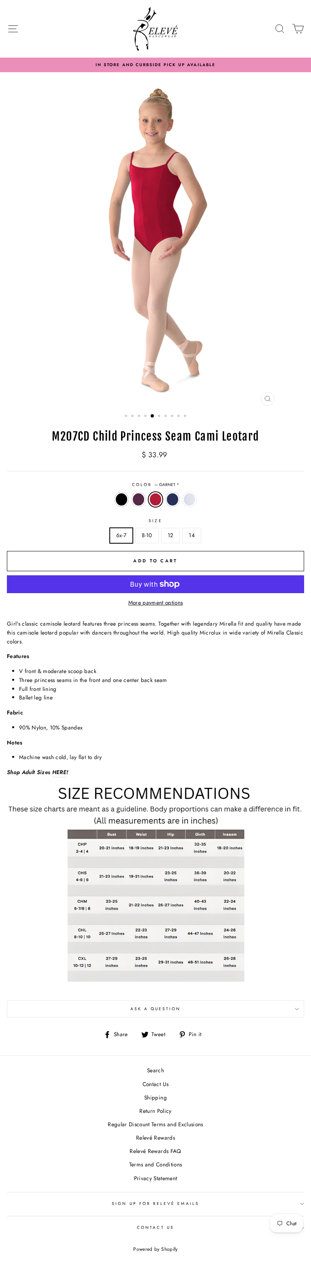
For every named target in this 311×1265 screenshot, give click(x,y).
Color (155, 485)
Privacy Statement (155, 1178)
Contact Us (155, 1084)
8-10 (147, 535)
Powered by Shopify (155, 1249)
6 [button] (160, 417)
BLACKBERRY (138, 499)
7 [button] (166, 417)
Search (155, 1070)
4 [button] (146, 417)
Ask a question (155, 1009)
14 (192, 535)
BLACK (121, 499)
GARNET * (155, 499)
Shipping (155, 1097)
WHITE (189, 499)
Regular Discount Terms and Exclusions (155, 1124)
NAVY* (172, 499)
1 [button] (127, 417)
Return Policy (155, 1111)
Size (155, 521)
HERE (59, 772)
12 (171, 535)
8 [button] (173, 417)
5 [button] (153, 416)
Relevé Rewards (155, 1138)
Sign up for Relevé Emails (155, 1203)
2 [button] (133, 417)
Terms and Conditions (155, 1164)
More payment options (155, 602)
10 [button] (186, 417)
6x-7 (121, 535)
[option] (155, 65)
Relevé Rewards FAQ (155, 1151)
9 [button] (179, 417)
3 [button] (140, 417)
